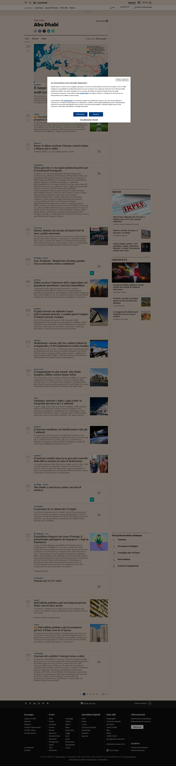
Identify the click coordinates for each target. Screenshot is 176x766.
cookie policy (84, 93)
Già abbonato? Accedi (89, 120)
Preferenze (80, 114)
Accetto (96, 114)
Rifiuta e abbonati (122, 80)
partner (117, 100)
